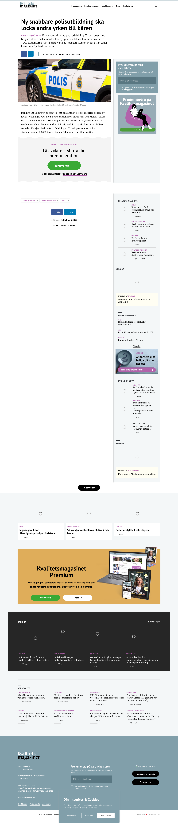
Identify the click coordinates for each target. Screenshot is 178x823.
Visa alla (136, 346)
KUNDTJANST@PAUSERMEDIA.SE (39, 788)
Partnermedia (35, 804)
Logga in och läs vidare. (75, 173)
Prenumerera (76, 6)
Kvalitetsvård (128, 6)
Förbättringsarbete (92, 6)
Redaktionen (22, 804)
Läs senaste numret (145, 773)
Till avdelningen (153, 622)
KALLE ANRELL (23, 779)
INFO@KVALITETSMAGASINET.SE (41, 791)
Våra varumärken (45, 815)
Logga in (78, 597)
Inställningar (72, 815)
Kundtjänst (58, 815)
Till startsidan (89, 487)
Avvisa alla (89, 815)
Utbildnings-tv (107, 6)
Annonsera (46, 804)
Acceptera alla (106, 815)
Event (118, 6)
